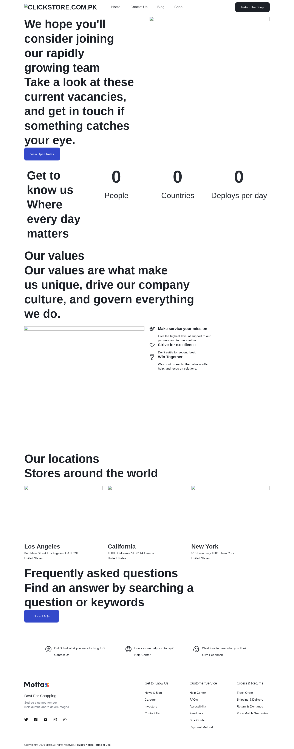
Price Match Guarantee (252, 713)
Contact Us (138, 7)
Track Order (245, 692)
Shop (178, 7)
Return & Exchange (250, 706)
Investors (151, 706)
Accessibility (198, 706)
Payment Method (201, 727)
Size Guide (197, 720)
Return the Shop (252, 7)
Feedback (196, 713)
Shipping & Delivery (250, 699)
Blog (160, 7)
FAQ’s (194, 699)
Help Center (198, 692)
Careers (150, 699)
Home (116, 7)
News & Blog (153, 692)
